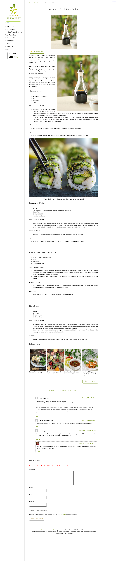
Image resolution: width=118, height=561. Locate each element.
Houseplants (9, 41)
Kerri (41, 431)
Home (31, 3)
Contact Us (9, 46)
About (7, 44)
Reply (38, 416)
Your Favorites (10, 35)
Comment (32, 469)
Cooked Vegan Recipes (13, 32)
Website (31, 501)
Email (31, 494)
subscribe (63, 514)
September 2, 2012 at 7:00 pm (87, 430)
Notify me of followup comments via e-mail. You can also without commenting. (53, 514)
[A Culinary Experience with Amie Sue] (13, 10)
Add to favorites (38, 51)
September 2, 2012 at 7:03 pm (87, 443)
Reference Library (11, 38)
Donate (8, 49)
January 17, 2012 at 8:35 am (88, 420)
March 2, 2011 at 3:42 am (89, 398)
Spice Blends (37, 3)
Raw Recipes (10, 29)
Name (31, 487)
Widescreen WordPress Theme (48, 530)
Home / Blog (9, 26)
